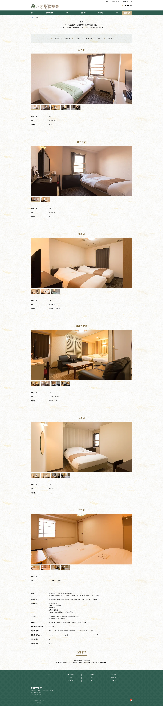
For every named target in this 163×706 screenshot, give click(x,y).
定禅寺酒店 (36, 688)
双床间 (78, 38)
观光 (92, 677)
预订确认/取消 (115, 1)
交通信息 (92, 674)
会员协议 (113, 680)
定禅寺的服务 (71, 674)
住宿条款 (113, 677)
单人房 (57, 38)
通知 (92, 680)
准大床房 (67, 38)
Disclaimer (33, 703)
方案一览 (70, 680)
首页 (49, 674)
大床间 (100, 38)
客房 (71, 677)
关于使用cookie (40, 703)
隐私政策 (113, 674)
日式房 (110, 38)
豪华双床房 (89, 38)
